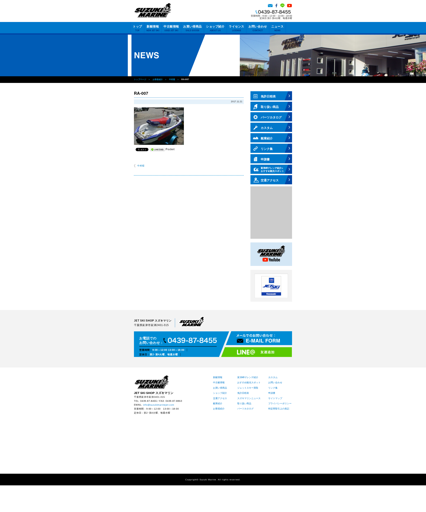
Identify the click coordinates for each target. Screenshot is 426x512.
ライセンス (236, 28)
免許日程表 (243, 393)
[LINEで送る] (157, 149)
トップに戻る (416, 502)
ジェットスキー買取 (247, 388)
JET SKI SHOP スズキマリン (151, 382)
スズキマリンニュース (249, 398)
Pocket (170, 149)
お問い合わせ (270, 5)
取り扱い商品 (244, 403)
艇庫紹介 (217, 403)
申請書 (271, 393)
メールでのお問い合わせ (259, 338)
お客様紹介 (158, 79)
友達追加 (256, 352)
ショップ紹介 (215, 28)
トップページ (140, 79)
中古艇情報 (171, 28)
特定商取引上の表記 (278, 408)
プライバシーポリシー (280, 403)
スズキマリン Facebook (276, 5)
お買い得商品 (192, 28)
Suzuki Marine (208, 480)
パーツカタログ (245, 408)
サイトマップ (275, 398)
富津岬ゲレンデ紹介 (247, 377)
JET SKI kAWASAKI (271, 286)
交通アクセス (220, 398)
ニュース (277, 28)
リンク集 (273, 388)
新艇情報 (152, 28)
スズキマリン (152, 10)
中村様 (172, 79)
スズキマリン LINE (282, 5)
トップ (137, 28)
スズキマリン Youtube (289, 5)
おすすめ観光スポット (249, 382)
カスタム (273, 377)
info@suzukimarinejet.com (158, 405)
